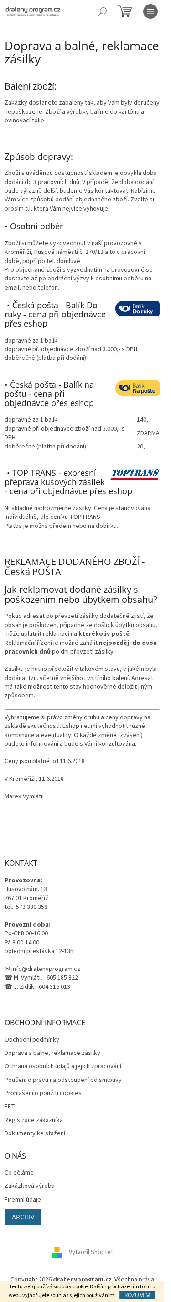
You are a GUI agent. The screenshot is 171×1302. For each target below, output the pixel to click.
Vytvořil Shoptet (91, 1252)
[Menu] (150, 11)
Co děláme (19, 1173)
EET (10, 1106)
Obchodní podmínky (32, 1040)
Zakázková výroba (30, 1186)
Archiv (23, 1216)
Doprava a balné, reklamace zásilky (52, 1053)
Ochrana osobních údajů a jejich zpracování (63, 1066)
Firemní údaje (23, 1200)
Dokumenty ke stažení (35, 1133)
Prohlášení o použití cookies (43, 1093)
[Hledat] (102, 11)
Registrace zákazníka (34, 1120)
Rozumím (137, 1295)
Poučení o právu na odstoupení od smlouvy (63, 1080)
